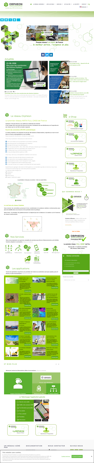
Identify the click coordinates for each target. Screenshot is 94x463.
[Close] (91, 456)
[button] (76, 243)
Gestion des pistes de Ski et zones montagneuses (51, 280)
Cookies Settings (65, 456)
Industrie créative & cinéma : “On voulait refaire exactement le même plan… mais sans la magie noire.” (79, 79)
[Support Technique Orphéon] (18, 383)
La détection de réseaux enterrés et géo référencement (52, 296)
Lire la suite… (68, 224)
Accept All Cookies (77, 456)
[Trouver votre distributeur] (46, 377)
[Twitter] (47, 55)
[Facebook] (43, 55)
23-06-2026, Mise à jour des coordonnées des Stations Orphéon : (22, 93)
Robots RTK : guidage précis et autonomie (24, 280)
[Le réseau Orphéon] (53, 388)
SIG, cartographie (51, 321)
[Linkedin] (51, 55)
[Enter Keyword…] (89, 4)
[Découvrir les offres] (39, 388)
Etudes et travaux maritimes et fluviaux (24, 323)
